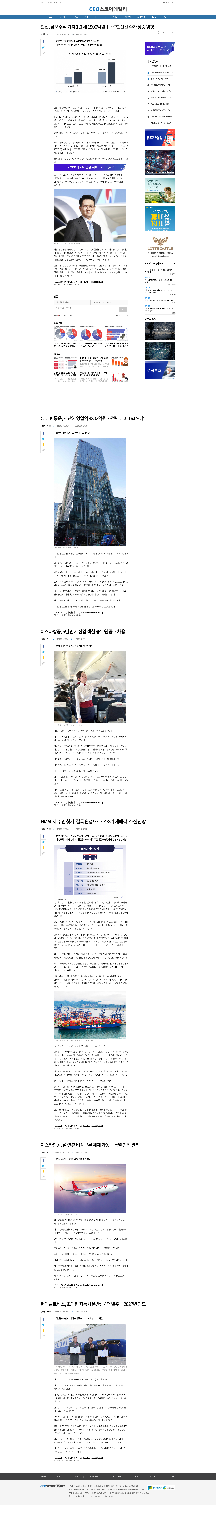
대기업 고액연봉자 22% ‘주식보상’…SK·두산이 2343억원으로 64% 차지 (65, 346)
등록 (123, 310)
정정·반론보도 (153, 1476)
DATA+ (154, 16)
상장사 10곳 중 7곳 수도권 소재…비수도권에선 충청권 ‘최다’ (90, 344)
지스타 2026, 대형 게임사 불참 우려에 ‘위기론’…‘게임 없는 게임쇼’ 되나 (162, 104)
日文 (55, 2)
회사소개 (43, 1476)
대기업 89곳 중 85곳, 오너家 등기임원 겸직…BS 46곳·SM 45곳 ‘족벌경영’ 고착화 (116, 346)
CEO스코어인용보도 (154, 263)
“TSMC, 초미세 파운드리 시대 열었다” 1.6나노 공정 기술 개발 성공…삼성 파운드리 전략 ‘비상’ (162, 85)
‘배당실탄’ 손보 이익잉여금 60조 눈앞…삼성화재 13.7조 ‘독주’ (162, 122)
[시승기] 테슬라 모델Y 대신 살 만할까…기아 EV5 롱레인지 (162, 72)
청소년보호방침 (116, 1476)
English (49, 2)
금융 (104, 16)
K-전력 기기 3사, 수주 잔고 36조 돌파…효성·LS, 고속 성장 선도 (162, 66)
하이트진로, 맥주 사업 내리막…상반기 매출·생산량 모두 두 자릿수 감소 (162, 116)
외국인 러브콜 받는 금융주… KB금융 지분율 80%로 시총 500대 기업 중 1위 (94, 359)
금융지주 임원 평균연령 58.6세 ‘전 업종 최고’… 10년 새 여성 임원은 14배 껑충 (65, 375)
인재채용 (60, 1476)
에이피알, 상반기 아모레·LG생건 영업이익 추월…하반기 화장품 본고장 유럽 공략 (162, 110)
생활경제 (127, 16)
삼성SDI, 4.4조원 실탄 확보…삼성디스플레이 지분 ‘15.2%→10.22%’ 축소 (162, 97)
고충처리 (171, 1476)
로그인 (173, 2)
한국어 (42, 2)
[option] (160, 162)
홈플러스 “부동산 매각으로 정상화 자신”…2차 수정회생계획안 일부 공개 (162, 91)
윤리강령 (135, 1476)
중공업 (115, 16)
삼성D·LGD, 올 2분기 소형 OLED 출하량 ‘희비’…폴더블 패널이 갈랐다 (162, 78)
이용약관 (76, 1476)
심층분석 (61, 16)
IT (95, 16)
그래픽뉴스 (141, 16)
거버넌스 (74, 16)
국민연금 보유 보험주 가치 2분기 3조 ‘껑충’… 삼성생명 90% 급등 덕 (93, 373)
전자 (86, 16)
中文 (61, 2)
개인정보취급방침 (95, 1476)
